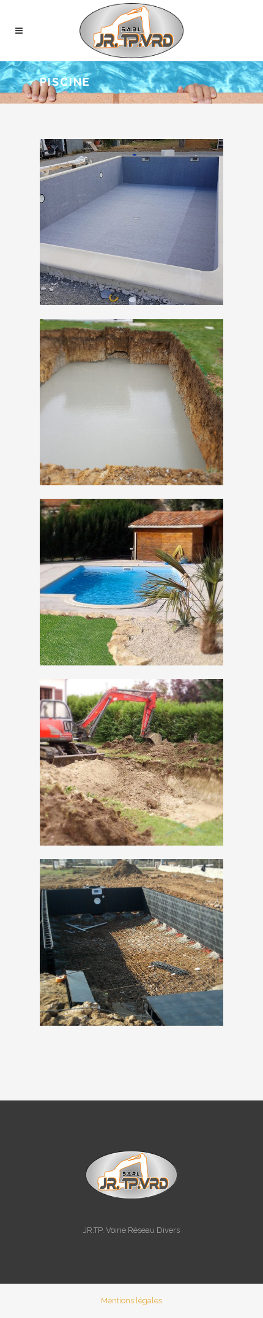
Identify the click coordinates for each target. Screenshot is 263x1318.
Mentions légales (131, 1300)
